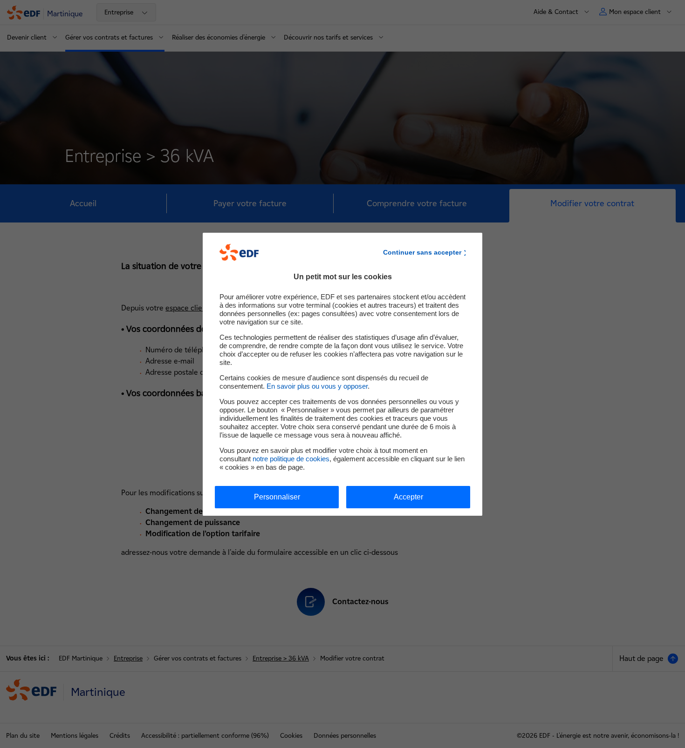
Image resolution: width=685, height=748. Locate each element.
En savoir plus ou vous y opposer (317, 386)
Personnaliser (277, 497)
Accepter (408, 497)
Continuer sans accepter (422, 252)
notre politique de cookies (291, 459)
